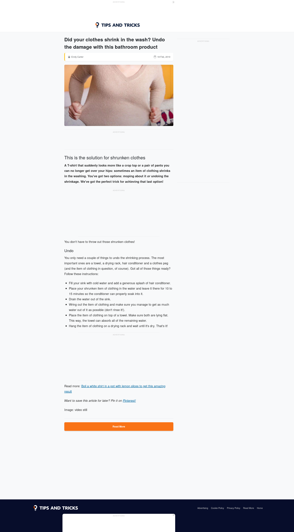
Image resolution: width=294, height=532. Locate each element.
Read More (119, 426)
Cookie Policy (217, 508)
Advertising (202, 508)
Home (260, 508)
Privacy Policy (233, 508)
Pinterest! (129, 400)
